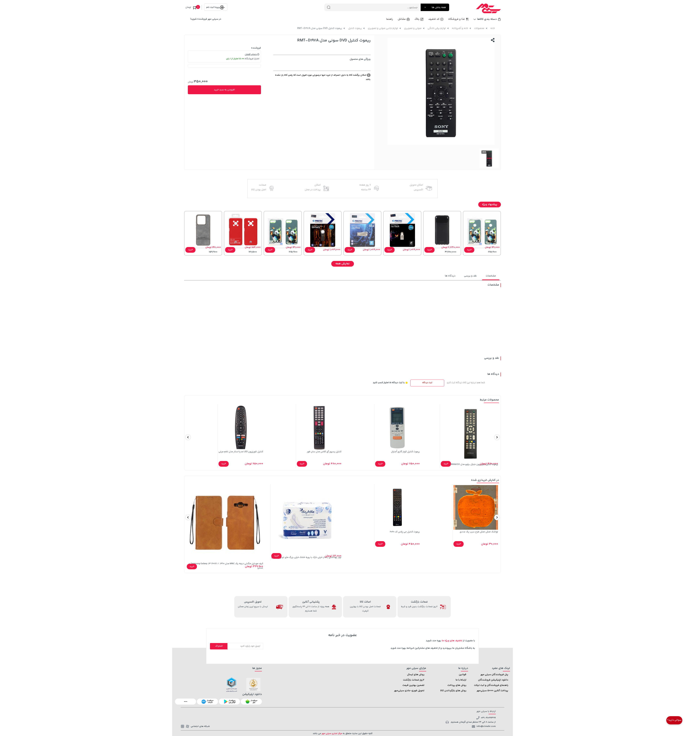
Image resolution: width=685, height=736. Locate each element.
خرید (469, 250)
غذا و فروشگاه (456, 19)
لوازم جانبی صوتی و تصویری (383, 28)
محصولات (479, 28)
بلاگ (417, 19)
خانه (492, 28)
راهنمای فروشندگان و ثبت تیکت (491, 685)
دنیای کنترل (251, 54)
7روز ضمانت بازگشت (413, 680)
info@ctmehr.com (486, 726)
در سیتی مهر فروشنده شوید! (205, 19)
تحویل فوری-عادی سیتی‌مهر (409, 691)
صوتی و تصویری (413, 28)
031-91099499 (488, 718)
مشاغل (402, 19)
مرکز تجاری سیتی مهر (331, 733)
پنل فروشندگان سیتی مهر (494, 675)
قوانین (462, 675)
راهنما (389, 19)
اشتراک (219, 646)
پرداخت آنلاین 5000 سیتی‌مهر (492, 691)
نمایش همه (342, 263)
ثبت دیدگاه (427, 382)
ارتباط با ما (461, 680)
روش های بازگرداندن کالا (453, 691)
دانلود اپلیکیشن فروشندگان (493, 680)
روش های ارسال (415, 675)
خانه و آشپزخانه (460, 28)
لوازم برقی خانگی (437, 28)
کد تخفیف (433, 19)
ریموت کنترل (355, 28)
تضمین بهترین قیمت (413, 685)
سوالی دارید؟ (674, 720)
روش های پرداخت (456, 685)
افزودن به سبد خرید (224, 90)
